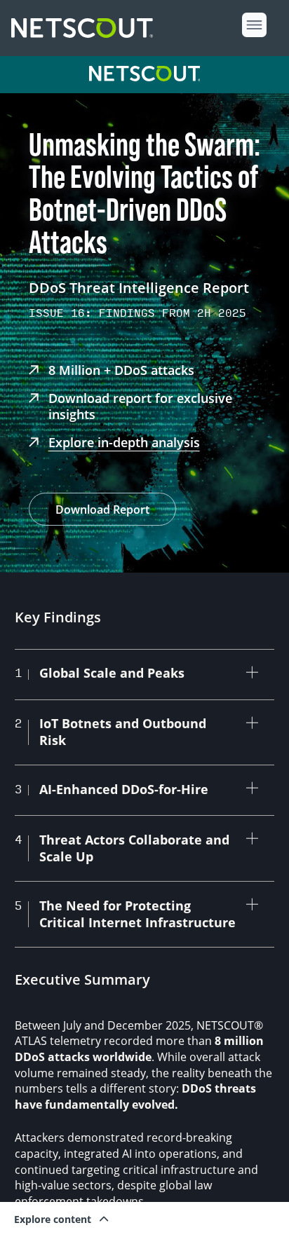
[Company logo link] (86, 28)
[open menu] (254, 25)
